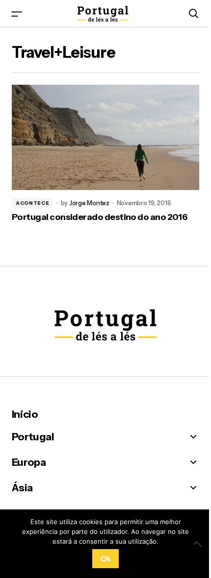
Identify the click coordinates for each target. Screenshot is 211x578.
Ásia (22, 488)
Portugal (33, 437)
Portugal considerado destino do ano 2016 (99, 217)
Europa (29, 462)
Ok (105, 558)
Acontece (33, 203)
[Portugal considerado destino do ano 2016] (105, 137)
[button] (16, 13)
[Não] (199, 544)
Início (25, 414)
